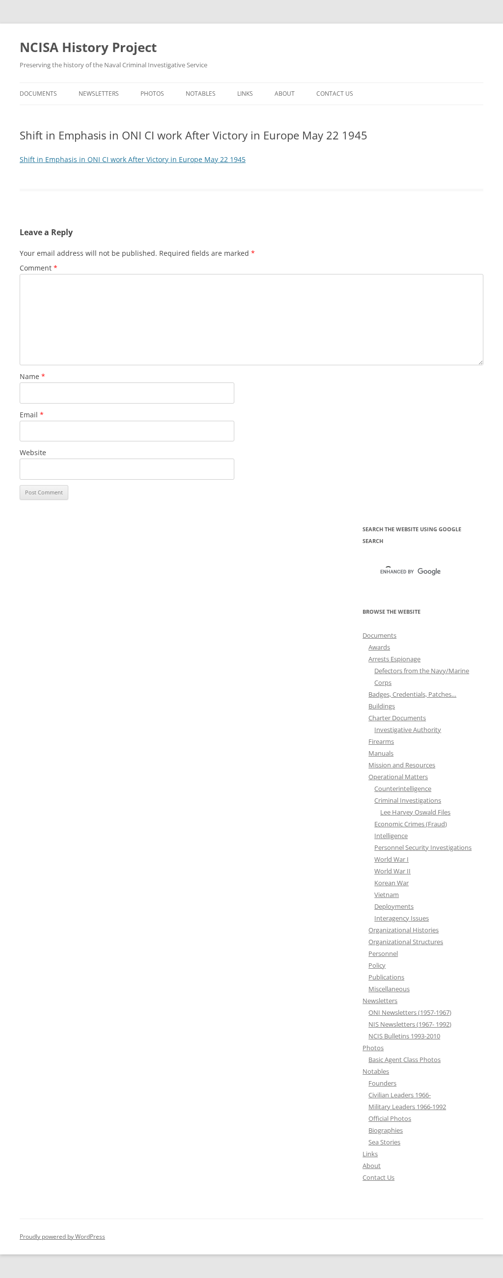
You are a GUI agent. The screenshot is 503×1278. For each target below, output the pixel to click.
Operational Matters (398, 776)
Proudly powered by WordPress (62, 1236)
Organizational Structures (405, 941)
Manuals (380, 753)
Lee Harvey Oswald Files (415, 812)
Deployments (394, 906)
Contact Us (334, 93)
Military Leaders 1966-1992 (407, 1106)
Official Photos (389, 1118)
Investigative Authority (407, 729)
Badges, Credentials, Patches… (412, 694)
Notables (201, 93)
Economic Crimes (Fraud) (410, 823)
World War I (391, 859)
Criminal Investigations (407, 800)
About (285, 93)
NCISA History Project (88, 47)
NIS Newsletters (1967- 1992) (409, 1024)
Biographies (385, 1130)
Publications (386, 977)
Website (33, 452)
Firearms (381, 741)
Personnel (383, 953)
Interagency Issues (401, 918)
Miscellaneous (389, 988)
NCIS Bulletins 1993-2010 (404, 1036)
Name (32, 376)
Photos (152, 93)
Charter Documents (397, 717)
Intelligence (391, 835)
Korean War (391, 882)
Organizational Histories (403, 929)
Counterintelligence (402, 788)
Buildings (381, 706)
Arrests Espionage (394, 658)
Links (245, 93)
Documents (38, 93)
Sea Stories (384, 1142)
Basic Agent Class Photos (404, 1059)
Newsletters (99, 93)
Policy (377, 965)
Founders (382, 1083)
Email (32, 414)
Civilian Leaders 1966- (399, 1094)
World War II (392, 871)
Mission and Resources (401, 765)
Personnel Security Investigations (423, 847)
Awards (379, 647)
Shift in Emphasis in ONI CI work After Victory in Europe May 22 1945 (133, 159)
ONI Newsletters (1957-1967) (409, 1012)
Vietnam (386, 894)
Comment (38, 267)
